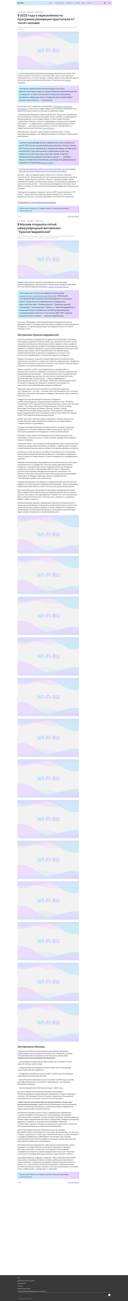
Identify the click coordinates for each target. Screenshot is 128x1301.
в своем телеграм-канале (58, 287)
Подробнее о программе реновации (37, 202)
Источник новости (73, 216)
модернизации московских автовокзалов (37, 295)
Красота (69, 3)
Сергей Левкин (48, 128)
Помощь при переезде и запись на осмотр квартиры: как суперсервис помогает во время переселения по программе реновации (47, 170)
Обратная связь (22, 1283)
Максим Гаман (46, 162)
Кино (51, 3)
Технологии (59, 3)
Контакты (20, 1286)
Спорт (89, 3)
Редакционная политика (24, 1288)
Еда (83, 3)
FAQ (19, 1278)
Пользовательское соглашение (26, 1281)
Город (77, 3)
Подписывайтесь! (25, 210)
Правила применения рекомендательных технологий (32, 1291)
